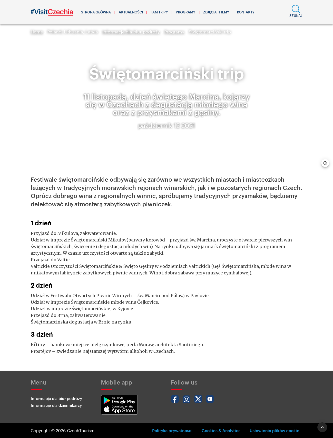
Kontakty (246, 12)
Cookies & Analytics (221, 430)
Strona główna (96, 12)
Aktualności (131, 12)
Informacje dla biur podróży (131, 31)
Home (37, 31)
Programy (185, 12)
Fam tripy (159, 12)
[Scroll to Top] (322, 427)
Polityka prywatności (172, 430)
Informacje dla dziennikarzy (56, 405)
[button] (295, 12)
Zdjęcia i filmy (216, 12)
